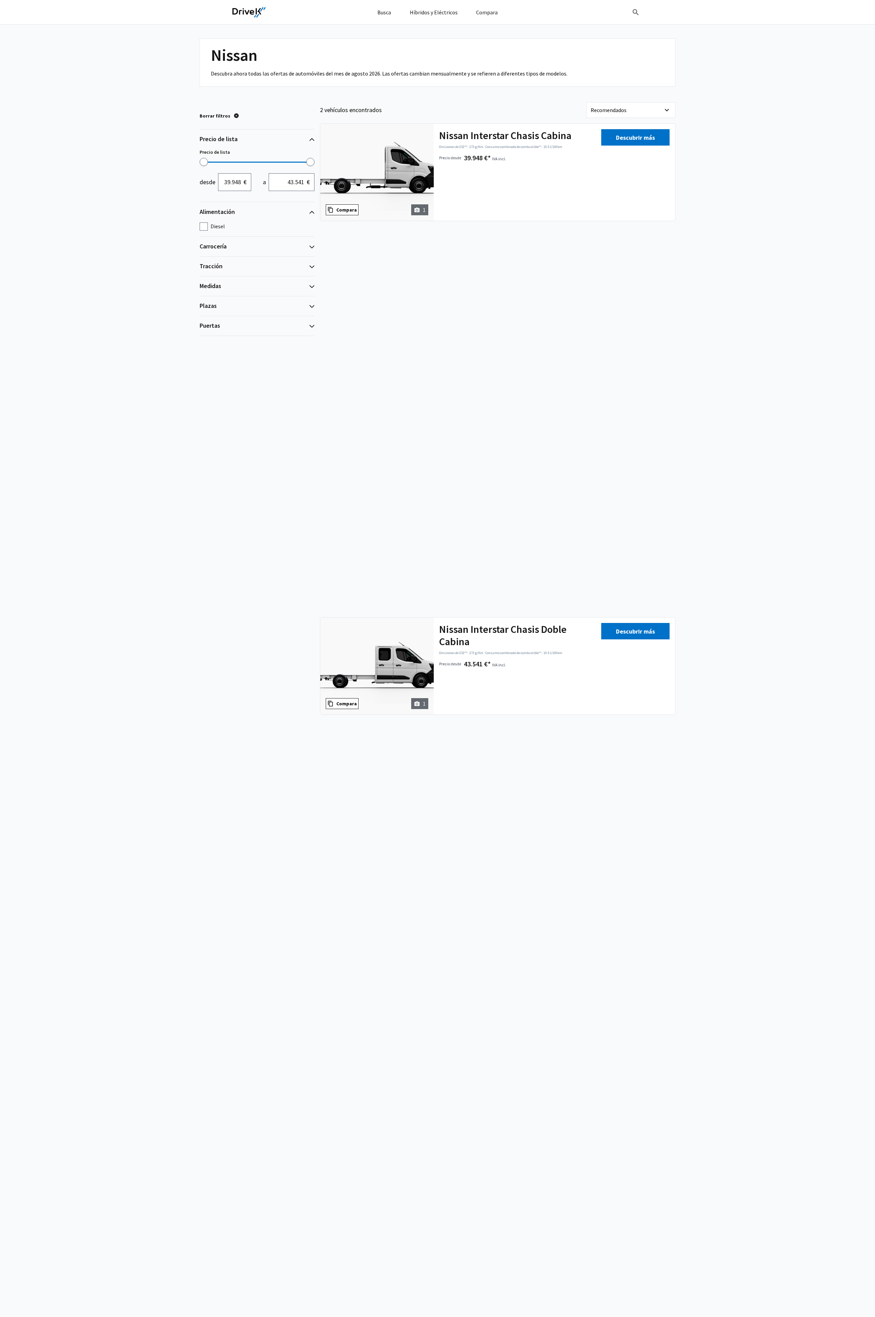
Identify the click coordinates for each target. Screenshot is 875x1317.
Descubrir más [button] (635, 137)
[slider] (204, 162)
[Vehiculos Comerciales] (249, 12)
